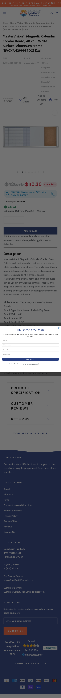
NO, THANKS (30, 367)
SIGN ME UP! (30, 359)
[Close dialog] (59, 328)
